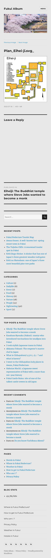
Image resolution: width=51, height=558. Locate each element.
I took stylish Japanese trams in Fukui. (24, 345)
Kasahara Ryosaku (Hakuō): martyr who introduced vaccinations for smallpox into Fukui (26, 338)
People (9, 303)
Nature (9, 299)
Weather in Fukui (14, 467)
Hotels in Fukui (13, 460)
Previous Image (10, 42)
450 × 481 (18, 106)
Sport (9, 309)
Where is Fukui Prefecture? (18, 463)
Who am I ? (11, 473)
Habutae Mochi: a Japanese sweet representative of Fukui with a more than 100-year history (25, 371)
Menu (43, 9)
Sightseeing (12, 306)
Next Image (23, 42)
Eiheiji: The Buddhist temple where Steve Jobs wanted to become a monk (24, 404)
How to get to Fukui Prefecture (20, 470)
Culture (9, 283)
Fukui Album (13, 8)
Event (9, 289)
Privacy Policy (12, 476)
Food (8, 293)
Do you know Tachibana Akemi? (29, 440)
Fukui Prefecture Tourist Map (20, 237)
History (9, 296)
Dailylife (10, 286)
